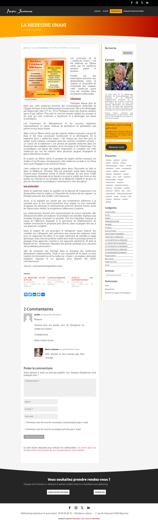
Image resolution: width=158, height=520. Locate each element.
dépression (117, 174)
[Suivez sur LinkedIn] (147, 3)
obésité (117, 191)
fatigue (108, 177)
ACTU (107, 215)
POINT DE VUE (110, 262)
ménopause (118, 188)
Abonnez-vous (116, 147)
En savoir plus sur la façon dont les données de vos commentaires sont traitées (60, 449)
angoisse (116, 160)
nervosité (109, 191)
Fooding (108, 228)
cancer (121, 165)
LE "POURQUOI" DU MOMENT (116, 246)
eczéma (125, 174)
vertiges (108, 199)
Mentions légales (74, 518)
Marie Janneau (32, 48)
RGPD (83, 518)
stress (116, 196)
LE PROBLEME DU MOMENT (116, 253)
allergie (108, 160)
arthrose (115, 163)
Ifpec (107, 285)
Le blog (97, 11)
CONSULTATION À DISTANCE (133, 11)
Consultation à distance (58, 492)
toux (129, 196)
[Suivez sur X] (142, 3)
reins (128, 191)
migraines (109, 185)
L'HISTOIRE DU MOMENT (31, 30)
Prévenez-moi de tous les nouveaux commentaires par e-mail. (57, 422)
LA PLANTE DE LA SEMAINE (116, 240)
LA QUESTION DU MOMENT (116, 243)
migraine (120, 182)
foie (114, 177)
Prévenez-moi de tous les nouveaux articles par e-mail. (53, 429)
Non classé (109, 259)
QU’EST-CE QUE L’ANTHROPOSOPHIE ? (82, 279)
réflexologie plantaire (124, 193)
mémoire (109, 188)
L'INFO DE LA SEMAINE (114, 237)
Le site (105, 11)
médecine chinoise (121, 185)
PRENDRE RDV (116, 11)
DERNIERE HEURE (112, 221)
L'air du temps (110, 231)
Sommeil (109, 196)
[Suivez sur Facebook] (132, 3)
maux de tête (110, 182)
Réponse (91, 315)
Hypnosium (109, 289)
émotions (117, 199)
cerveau (128, 165)
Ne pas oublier (110, 256)
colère (118, 168)
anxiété (124, 160)
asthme (123, 163)
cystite (108, 171)
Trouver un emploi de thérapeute (117, 293)
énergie (125, 199)
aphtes (108, 163)
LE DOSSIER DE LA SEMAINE (116, 249)
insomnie (127, 177)
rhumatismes (110, 193)
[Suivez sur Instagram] (137, 3)
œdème (108, 202)
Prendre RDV (100, 492)
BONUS (108, 218)
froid (119, 177)
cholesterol (110, 168)
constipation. (126, 168)
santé (107, 265)
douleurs (108, 174)
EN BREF (108, 225)
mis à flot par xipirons (93, 518)
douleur (122, 171)
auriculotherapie (111, 165)
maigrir (120, 179)
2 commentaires (74, 48)
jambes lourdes (111, 179)
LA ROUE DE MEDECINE (56, 278)
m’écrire (109, 115)
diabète (115, 171)
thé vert (123, 196)
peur (123, 191)
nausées (126, 188)
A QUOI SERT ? (110, 212)
